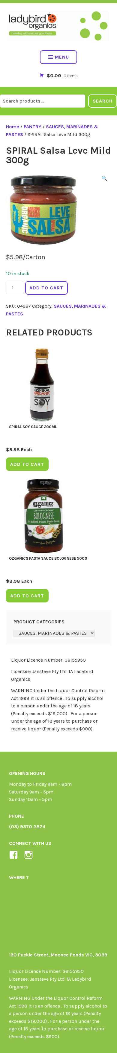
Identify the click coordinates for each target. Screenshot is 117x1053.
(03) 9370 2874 (27, 826)
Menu (62, 57)
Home (12, 126)
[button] (104, 179)
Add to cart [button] (27, 464)
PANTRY (32, 126)
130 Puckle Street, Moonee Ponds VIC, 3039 (58, 955)
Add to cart (46, 288)
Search (102, 101)
